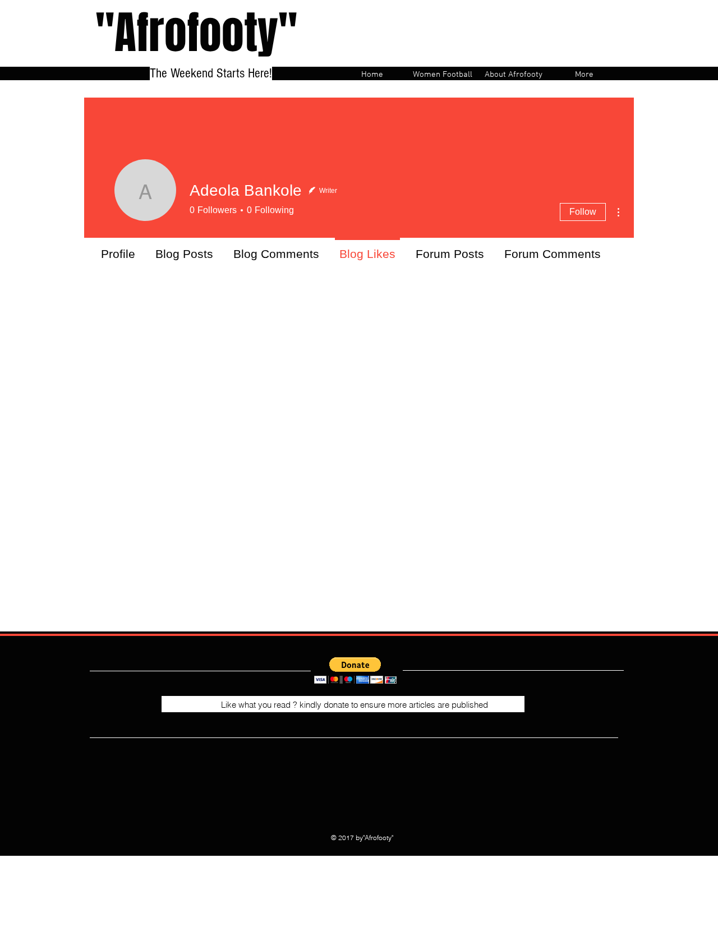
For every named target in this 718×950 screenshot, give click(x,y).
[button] (355, 670)
